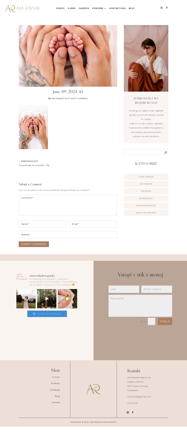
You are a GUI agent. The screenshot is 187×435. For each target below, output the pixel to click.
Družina (146, 191)
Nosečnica (146, 198)
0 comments (82, 98)
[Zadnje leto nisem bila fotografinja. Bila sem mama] (26, 298)
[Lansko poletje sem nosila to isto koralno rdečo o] (46, 298)
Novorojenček (146, 205)
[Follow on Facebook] (167, 8)
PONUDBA (97, 8)
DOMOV (60, 8)
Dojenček (146, 184)
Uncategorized (146, 213)
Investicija (55, 389)
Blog (132, 8)
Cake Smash (146, 177)
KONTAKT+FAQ (117, 8)
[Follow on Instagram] (162, 8)
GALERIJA (84, 8)
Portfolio (55, 383)
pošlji (165, 321)
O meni (56, 377)
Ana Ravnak (57, 98)
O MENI (72, 8)
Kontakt (56, 402)
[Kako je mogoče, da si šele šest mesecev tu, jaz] (67, 298)
